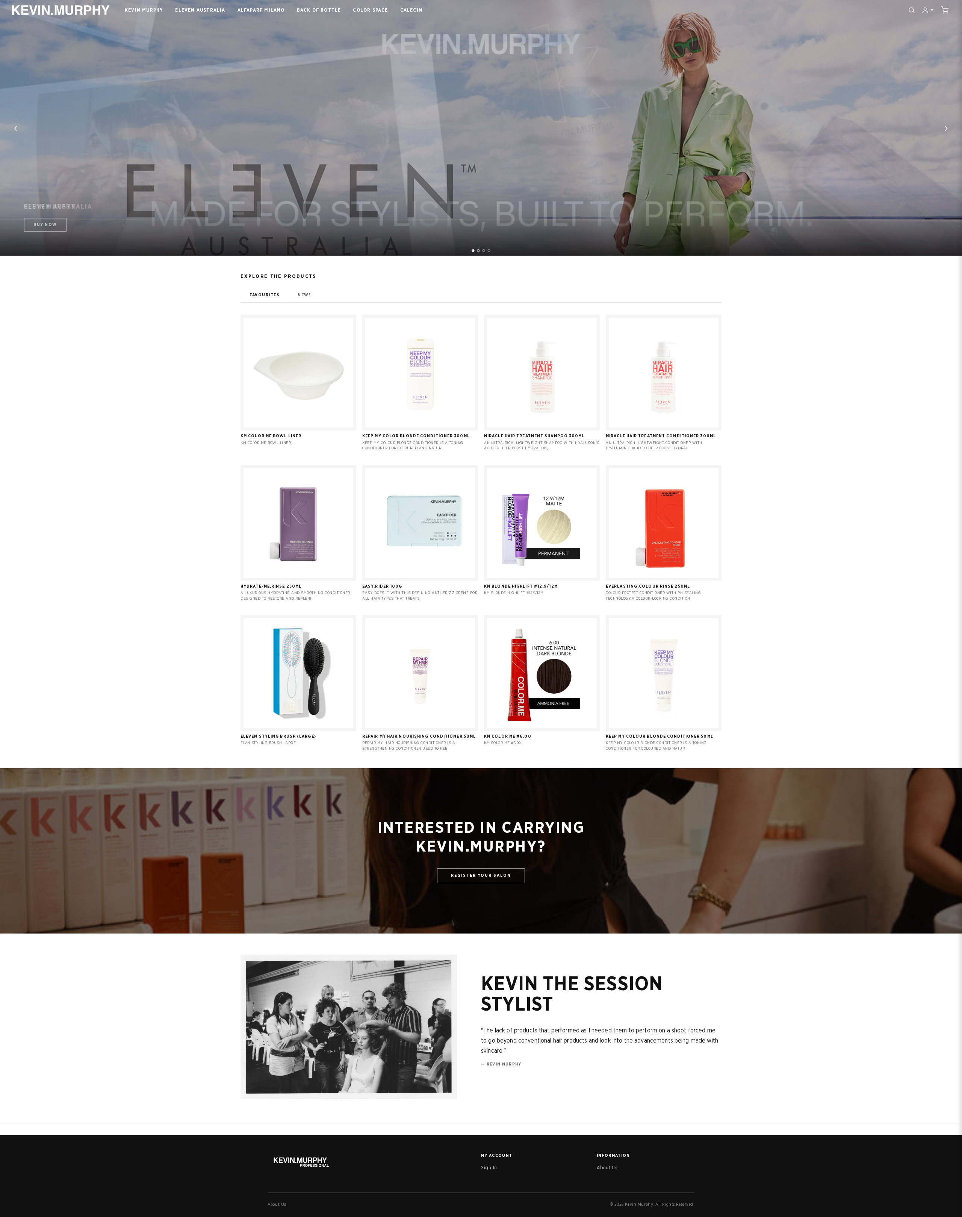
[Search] (911, 10)
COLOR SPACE (370, 10)
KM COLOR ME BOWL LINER (270, 436)
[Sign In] (927, 10)
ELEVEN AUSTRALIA (200, 10)
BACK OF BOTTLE (319, 10)
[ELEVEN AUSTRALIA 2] (478, 250)
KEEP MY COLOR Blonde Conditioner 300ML (416, 436)
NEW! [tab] (304, 295)
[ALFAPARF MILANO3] (484, 250)
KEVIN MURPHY (144, 10)
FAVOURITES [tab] (265, 295)
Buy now (45, 225)
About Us (607, 1167)
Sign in (298, 426)
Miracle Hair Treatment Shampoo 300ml (534, 436)
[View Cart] (944, 10)
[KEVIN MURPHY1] (473, 250)
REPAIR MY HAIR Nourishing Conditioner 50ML (419, 736)
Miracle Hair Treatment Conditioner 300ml (661, 436)
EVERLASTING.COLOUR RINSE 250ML (648, 586)
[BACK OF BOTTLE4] (489, 250)
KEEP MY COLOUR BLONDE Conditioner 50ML (659, 736)
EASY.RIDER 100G (382, 586)
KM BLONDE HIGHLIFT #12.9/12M (521, 586)
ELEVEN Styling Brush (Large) (278, 736)
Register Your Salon (481, 875)
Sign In (489, 1167)
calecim (411, 10)
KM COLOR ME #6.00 (507, 736)
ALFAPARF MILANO (261, 10)
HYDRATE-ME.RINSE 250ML (270, 586)
